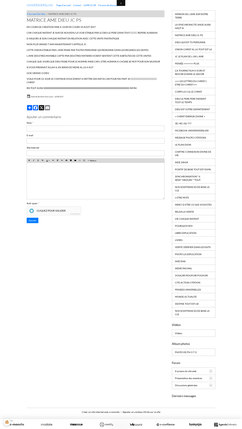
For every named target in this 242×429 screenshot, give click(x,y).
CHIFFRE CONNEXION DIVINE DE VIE (193, 153)
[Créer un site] (16, 424)
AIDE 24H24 (181, 162)
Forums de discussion (109, 5)
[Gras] (29, 161)
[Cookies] (7, 422)
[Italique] (33, 161)
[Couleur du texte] (48, 161)
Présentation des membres (193, 378)
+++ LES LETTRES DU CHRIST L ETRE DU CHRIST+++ (191, 83)
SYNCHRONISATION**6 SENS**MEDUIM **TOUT (188, 178)
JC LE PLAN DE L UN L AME (189, 56)
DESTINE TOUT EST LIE (187, 303)
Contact (77, 5)
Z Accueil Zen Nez (36, 14)
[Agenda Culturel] (225, 424)
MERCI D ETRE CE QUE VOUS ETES (193, 204)
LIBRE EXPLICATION (185, 233)
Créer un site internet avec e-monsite (101, 412)
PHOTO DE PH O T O (186, 352)
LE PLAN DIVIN (183, 144)
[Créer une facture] (135, 424)
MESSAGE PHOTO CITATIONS (190, 137)
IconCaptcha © (75, 214)
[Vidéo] (75, 161)
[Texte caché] (66, 161)
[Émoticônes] (84, 161)
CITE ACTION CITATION (187, 282)
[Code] (79, 161)
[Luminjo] (195, 424)
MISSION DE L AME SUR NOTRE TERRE (191, 16)
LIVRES (178, 240)
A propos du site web (193, 371)
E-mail (30, 135)
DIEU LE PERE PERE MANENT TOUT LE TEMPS (190, 100)
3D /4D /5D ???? (183, 123)
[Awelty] (106, 424)
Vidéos (178, 333)
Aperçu (93, 160)
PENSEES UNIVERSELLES (188, 289)
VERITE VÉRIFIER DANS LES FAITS (193, 247)
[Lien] (62, 161)
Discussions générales (193, 385)
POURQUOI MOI (183, 225)
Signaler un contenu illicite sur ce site (141, 412)
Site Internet (33, 147)
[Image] (70, 161)
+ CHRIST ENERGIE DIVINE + (190, 116)
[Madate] (46, 424)
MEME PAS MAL (183, 268)
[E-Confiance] (165, 424)
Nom (29, 122)
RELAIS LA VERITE (184, 211)
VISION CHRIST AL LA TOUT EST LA (193, 49)
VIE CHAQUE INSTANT (187, 218)
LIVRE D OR (90, 5)
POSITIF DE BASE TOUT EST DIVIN (193, 169)
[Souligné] (38, 161)
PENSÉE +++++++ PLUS (187, 63)
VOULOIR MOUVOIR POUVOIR (191, 275)
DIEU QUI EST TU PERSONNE (190, 42)
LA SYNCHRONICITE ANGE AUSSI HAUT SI (193, 26)
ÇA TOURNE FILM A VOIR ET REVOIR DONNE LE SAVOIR (190, 72)
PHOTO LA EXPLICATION (188, 254)
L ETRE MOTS (182, 197)
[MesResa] (76, 424)
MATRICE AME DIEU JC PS (189, 35)
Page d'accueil (63, 5)
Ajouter (33, 220)
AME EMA (180, 261)
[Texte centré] (57, 161)
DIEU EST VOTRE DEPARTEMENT (192, 109)
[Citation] (53, 161)
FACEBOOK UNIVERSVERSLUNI (192, 130)
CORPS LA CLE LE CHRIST (188, 91)
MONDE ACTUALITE (186, 296)
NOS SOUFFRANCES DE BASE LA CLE (192, 189)
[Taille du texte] (42, 161)
